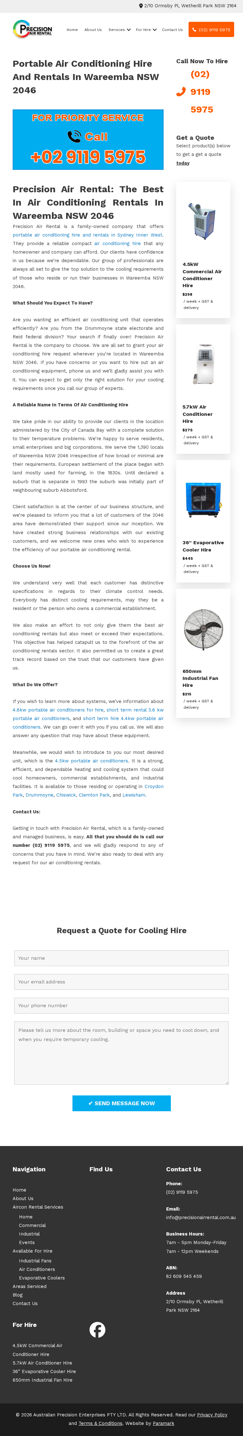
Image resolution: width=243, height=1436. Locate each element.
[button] (129, 30)
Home (72, 30)
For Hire (143, 30)
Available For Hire (33, 1251)
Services (117, 30)
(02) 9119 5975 (182, 1192)
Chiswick (66, 795)
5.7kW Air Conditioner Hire (198, 414)
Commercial (32, 1225)
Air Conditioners (37, 1269)
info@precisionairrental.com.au (201, 1217)
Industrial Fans (35, 1261)
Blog (17, 1295)
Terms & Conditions (100, 1423)
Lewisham (133, 795)
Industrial (29, 1234)
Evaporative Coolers (42, 1278)
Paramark (163, 1423)
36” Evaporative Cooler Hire (44, 1371)
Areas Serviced (30, 1286)
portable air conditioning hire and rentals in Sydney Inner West (87, 235)
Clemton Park (94, 795)
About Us (93, 30)
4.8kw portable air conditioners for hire (58, 710)
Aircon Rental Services (38, 1207)
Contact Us (172, 30)
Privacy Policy (212, 1415)
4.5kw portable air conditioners (91, 761)
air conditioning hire (117, 243)
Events (27, 1242)
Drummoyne (39, 795)
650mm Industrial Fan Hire (200, 678)
